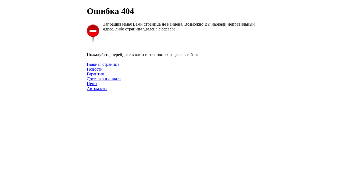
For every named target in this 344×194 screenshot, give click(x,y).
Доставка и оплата (104, 79)
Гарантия (95, 74)
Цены (92, 83)
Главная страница (103, 64)
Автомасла (97, 88)
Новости (95, 69)
